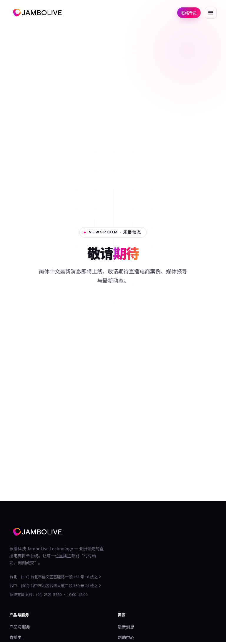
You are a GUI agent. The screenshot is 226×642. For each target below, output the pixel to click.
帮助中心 (126, 637)
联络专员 (189, 13)
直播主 (15, 637)
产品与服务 (19, 627)
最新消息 (126, 627)
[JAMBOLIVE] (37, 12)
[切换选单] (211, 13)
